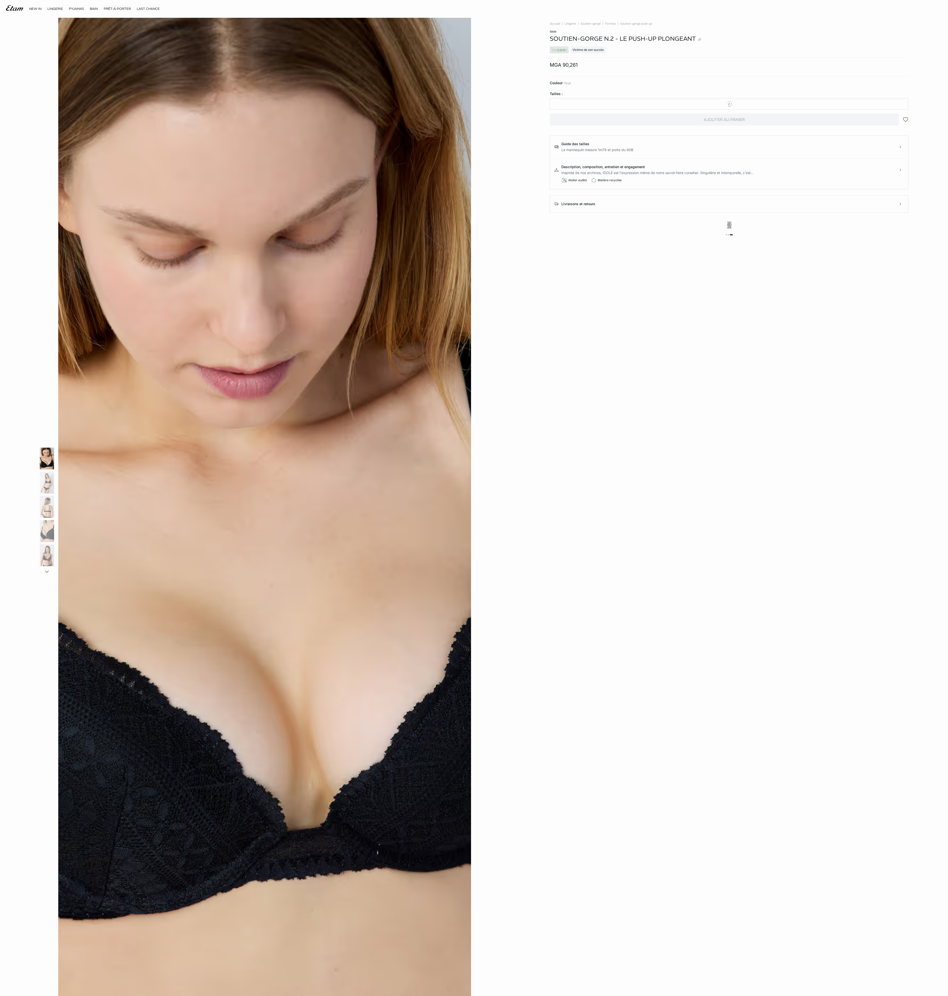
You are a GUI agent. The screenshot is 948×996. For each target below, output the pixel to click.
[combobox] (729, 104)
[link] (35, 9)
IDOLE (553, 31)
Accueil (555, 23)
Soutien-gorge (590, 23)
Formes (610, 23)
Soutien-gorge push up (636, 23)
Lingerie (570, 23)
